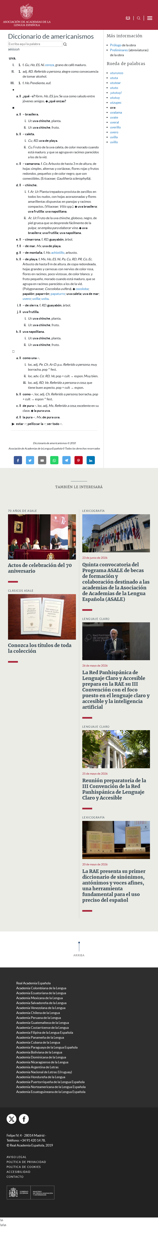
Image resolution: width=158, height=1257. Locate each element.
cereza (49, 65)
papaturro (58, 294)
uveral (114, 122)
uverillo (115, 127)
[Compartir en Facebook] (18, 460)
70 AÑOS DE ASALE (22, 510)
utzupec (115, 102)
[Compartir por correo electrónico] (42, 460)
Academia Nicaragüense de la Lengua (42, 1062)
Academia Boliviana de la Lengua (39, 1052)
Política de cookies (24, 1167)
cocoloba (82, 289)
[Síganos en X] (11, 1119)
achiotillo (57, 252)
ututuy (115, 97)
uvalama (116, 112)
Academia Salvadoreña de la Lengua (41, 1003)
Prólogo (115, 45)
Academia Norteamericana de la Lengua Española (51, 1087)
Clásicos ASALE (21, 590)
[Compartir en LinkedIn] (91, 460)
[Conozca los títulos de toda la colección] (42, 616)
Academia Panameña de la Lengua (40, 1037)
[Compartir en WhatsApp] (54, 460)
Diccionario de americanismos (51, 36)
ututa (114, 78)
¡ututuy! (116, 92)
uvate (114, 117)
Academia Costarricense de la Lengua (42, 1027)
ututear (115, 83)
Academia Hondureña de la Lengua (40, 1077)
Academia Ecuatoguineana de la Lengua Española (50, 1092)
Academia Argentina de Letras (37, 1067)
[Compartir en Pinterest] (78, 460)
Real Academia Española (33, 983)
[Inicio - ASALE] (26, 14)
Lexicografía (93, 510)
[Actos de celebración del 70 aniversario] (42, 536)
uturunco (116, 73)
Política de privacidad (26, 1162)
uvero (27, 298)
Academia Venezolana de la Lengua (40, 1008)
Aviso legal (17, 1157)
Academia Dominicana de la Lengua (41, 1057)
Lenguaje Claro (96, 618)
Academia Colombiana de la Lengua (41, 988)
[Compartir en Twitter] (30, 460)
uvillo (114, 142)
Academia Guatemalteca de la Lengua (42, 1022)
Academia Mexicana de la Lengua (39, 998)
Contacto (15, 1176)
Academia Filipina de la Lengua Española (44, 1032)
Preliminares (119, 50)
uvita (45, 298)
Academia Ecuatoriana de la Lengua (41, 993)
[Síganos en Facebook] (24, 1119)
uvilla (36, 298)
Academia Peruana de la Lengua (38, 1018)
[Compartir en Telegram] (66, 460)
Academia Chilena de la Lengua (38, 1013)
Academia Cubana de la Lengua (38, 1042)
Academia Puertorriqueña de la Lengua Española (50, 1082)
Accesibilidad (18, 1171)
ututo (114, 88)
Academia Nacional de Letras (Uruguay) (44, 1072)
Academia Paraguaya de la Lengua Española (47, 1047)
